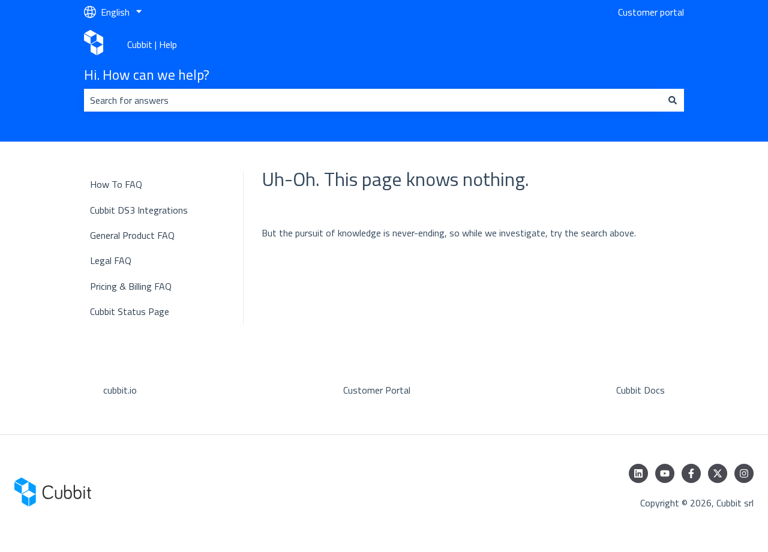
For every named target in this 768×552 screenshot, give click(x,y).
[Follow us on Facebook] (691, 473)
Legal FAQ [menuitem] (110, 260)
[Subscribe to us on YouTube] (664, 473)
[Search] (672, 100)
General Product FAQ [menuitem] (132, 235)
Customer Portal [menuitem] (376, 390)
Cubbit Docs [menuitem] (640, 390)
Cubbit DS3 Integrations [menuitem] (139, 210)
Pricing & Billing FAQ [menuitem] (131, 286)
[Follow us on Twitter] (717, 473)
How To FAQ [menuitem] (116, 184)
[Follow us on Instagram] (744, 473)
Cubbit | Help (152, 44)
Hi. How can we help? (146, 75)
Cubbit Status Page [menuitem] (129, 311)
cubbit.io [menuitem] (120, 390)
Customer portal (651, 12)
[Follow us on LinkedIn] (638, 473)
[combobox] (372, 100)
